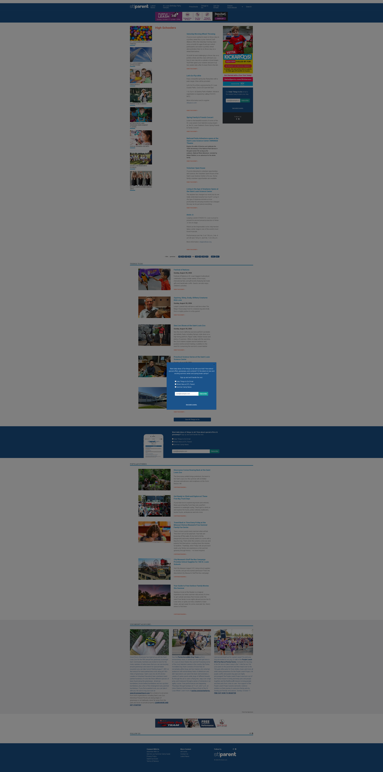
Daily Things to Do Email (185, 381)
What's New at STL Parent (186, 384)
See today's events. (191, 404)
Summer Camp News (184, 387)
